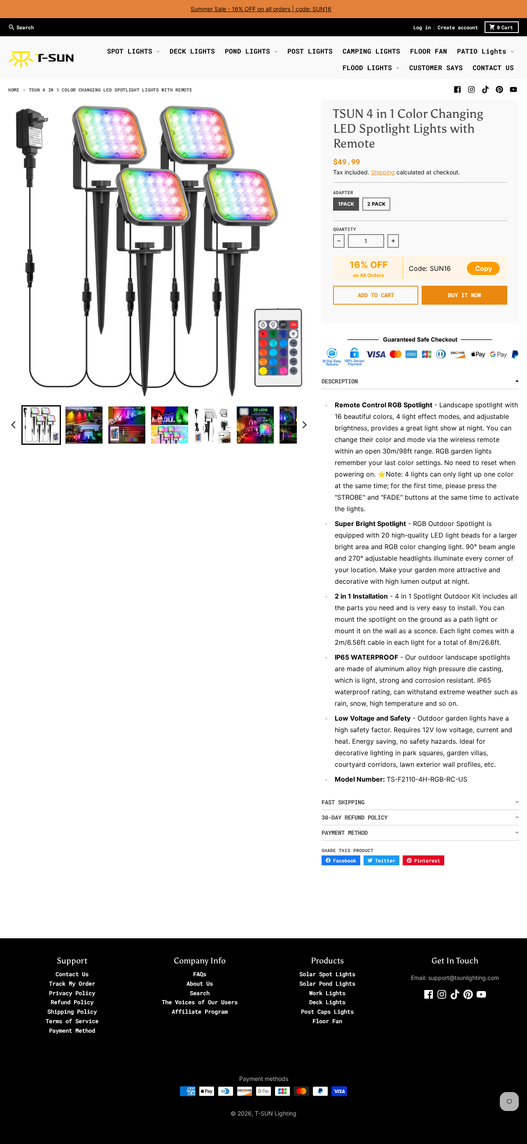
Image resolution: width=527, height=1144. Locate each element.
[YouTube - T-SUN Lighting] (513, 89)
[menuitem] (41, 425)
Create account (458, 27)
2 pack (376, 204)
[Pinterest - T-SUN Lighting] (499, 89)
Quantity (344, 229)
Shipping (383, 172)
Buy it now (464, 295)
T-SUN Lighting (275, 1113)
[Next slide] (304, 425)
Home (13, 90)
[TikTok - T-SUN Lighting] (485, 89)
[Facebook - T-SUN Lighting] (457, 89)
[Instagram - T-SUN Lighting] (471, 89)
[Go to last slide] (14, 425)
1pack (346, 204)
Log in (422, 27)
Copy (483, 268)
